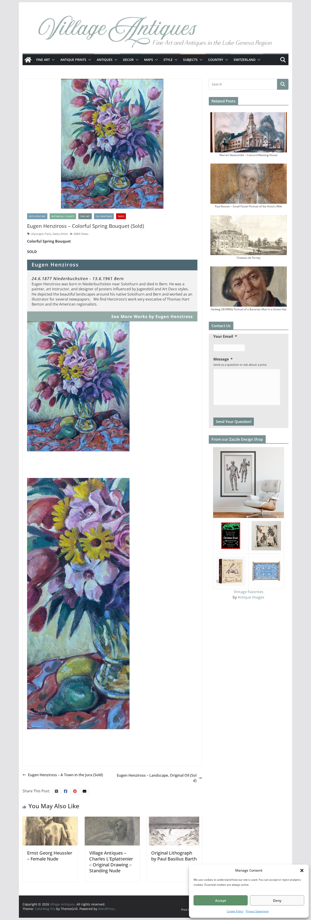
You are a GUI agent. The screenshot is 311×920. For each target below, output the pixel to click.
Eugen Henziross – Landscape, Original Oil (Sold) (156, 778)
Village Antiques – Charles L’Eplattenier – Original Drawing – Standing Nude (111, 862)
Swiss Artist (60, 234)
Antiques (104, 59)
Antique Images (251, 597)
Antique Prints (73, 59)
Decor (128, 59)
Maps (148, 59)
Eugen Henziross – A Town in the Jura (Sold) (65, 774)
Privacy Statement (257, 911)
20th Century (37, 216)
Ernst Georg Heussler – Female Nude (49, 856)
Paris (48, 234)
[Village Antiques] (155, 32)
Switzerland (244, 59)
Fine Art (43, 59)
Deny (277, 900)
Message (223, 359)
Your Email (225, 336)
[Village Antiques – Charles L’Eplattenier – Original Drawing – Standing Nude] (112, 830)
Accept (220, 900)
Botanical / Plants (62, 216)
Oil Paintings (104, 216)
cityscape (37, 234)
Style (168, 59)
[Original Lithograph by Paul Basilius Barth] (174, 830)
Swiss (121, 216)
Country (215, 59)
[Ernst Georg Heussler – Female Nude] (50, 830)
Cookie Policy (235, 911)
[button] (302, 870)
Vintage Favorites (248, 591)
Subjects (190, 59)
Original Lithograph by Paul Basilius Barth (174, 856)
